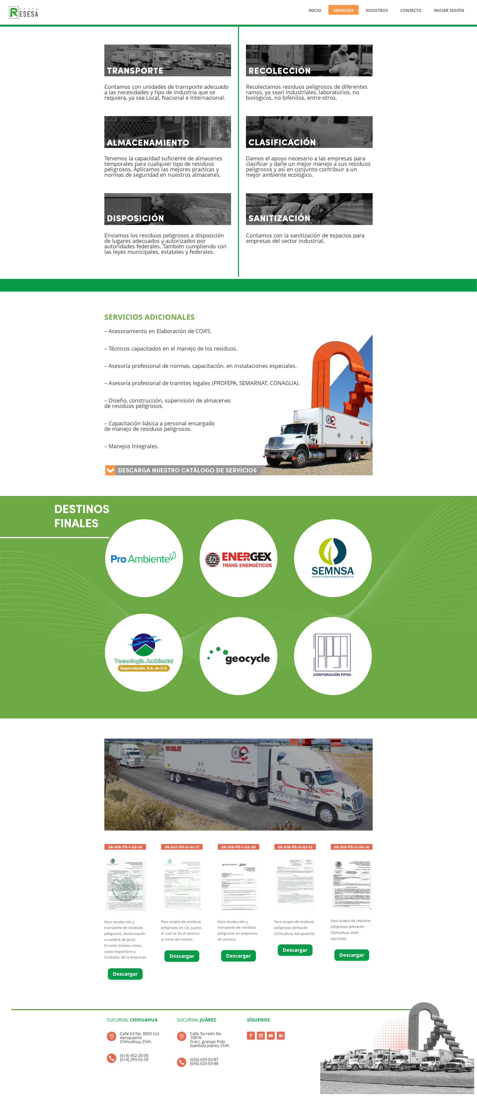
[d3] (238, 910)
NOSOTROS (377, 10)
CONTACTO (411, 10)
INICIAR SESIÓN (449, 10)
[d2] (182, 910)
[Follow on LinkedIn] (281, 1036)
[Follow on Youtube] (271, 1036)
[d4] (295, 910)
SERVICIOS (343, 10)
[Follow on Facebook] (251, 1036)
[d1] (125, 910)
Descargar (125, 973)
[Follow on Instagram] (261, 1036)
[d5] (351, 909)
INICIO (315, 10)
